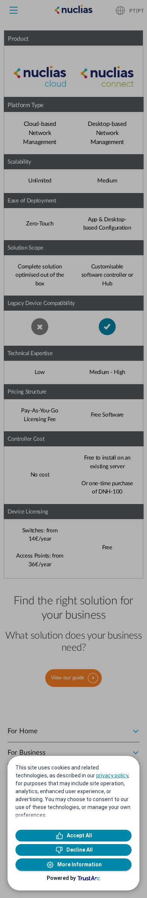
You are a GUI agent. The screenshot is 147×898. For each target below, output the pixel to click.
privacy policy (112, 775)
